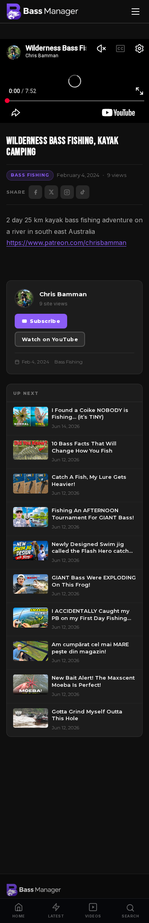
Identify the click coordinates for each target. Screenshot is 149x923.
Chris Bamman (63, 294)
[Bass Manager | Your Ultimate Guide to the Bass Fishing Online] (42, 11)
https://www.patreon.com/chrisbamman (66, 243)
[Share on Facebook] (35, 192)
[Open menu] (135, 11)
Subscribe (45, 321)
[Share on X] (51, 192)
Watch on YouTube (50, 339)
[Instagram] (67, 192)
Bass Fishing (30, 175)
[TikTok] (82, 192)
